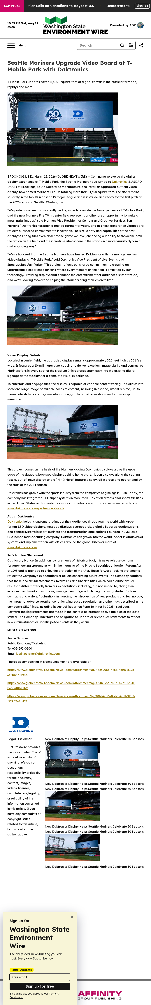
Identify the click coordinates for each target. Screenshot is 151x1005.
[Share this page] (141, 45)
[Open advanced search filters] (131, 45)
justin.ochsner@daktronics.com (38, 653)
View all (142, 6)
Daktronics (119, 181)
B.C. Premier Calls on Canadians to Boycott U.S (54, 6)
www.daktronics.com (22, 547)
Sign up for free (40, 986)
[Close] (72, 917)
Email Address (21, 970)
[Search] (122, 45)
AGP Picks (12, 6)
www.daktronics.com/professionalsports (35, 508)
